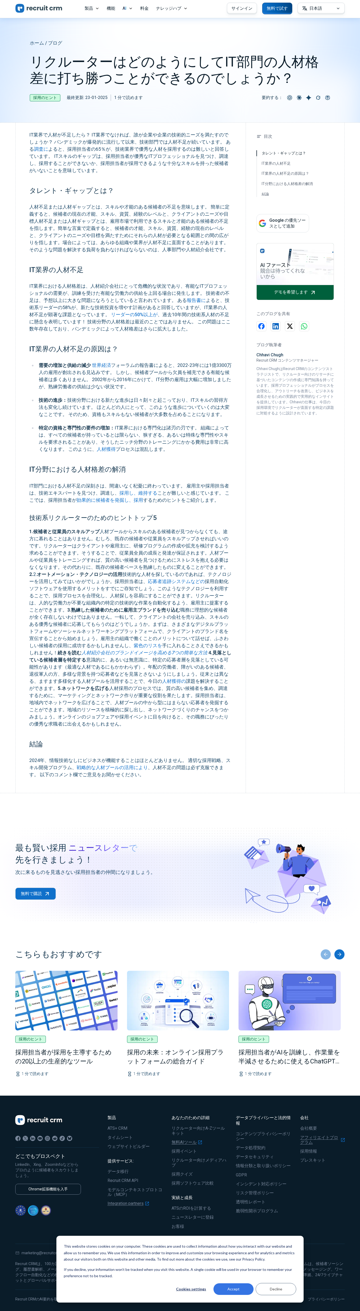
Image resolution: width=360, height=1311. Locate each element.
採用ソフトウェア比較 (193, 1183)
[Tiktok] (62, 1138)
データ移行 (118, 1171)
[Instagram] (47, 1138)
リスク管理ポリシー (255, 1193)
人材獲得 (106, 449)
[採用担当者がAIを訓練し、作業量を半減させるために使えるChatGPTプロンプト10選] (290, 1000)
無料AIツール (184, 1142)
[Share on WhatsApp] (304, 326)
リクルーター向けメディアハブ (199, 1162)
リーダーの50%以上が (134, 314)
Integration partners (126, 1203)
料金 (144, 8)
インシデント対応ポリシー (261, 1184)
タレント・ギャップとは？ (284, 153)
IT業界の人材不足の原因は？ (285, 173)
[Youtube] (40, 1138)
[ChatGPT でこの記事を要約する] (289, 97)
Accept (233, 1289)
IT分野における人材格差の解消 (287, 184)
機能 (111, 8)
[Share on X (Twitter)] (290, 326)
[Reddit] (54, 1138)
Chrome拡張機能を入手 (48, 1189)
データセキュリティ (255, 1156)
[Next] (339, 954)
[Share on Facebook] (261, 326)
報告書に (196, 300)
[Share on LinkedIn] (276, 326)
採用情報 (308, 1151)
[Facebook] (18, 1138)
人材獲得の (174, 681)
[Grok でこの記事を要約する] (318, 97)
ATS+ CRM (117, 1128)
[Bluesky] (69, 1138)
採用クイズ (182, 1174)
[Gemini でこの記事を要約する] (308, 97)
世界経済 (101, 365)
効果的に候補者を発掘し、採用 (110, 500)
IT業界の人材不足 (276, 163)
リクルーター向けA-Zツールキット (198, 1130)
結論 (265, 194)
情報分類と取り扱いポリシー (263, 1165)
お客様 (178, 1226)
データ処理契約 (250, 1148)
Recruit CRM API (123, 1180)
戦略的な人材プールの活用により (112, 767)
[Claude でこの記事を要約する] (299, 97)
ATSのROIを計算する (191, 1208)
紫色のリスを (148, 645)
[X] (25, 1138)
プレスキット (312, 1160)
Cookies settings (191, 1289)
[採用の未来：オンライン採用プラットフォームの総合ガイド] (178, 1000)
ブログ (55, 43)
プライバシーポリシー (326, 1299)
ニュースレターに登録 (193, 1217)
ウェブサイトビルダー (129, 1146)
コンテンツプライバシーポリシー (263, 1136)
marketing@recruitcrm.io (43, 1253)
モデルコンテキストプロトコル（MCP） (135, 1192)
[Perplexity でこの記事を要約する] (327, 97)
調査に (41, 149)
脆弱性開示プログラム (257, 1211)
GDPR (241, 1175)
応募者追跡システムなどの (176, 581)
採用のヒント (45, 97)
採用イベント (184, 1151)
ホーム (37, 43)
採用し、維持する (138, 493)
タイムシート (120, 1137)
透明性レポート (250, 1202)
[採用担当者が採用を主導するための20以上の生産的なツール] (66, 1000)
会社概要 (308, 1128)
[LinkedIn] (32, 1138)
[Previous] (325, 954)
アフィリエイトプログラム (319, 1140)
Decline (276, 1289)
